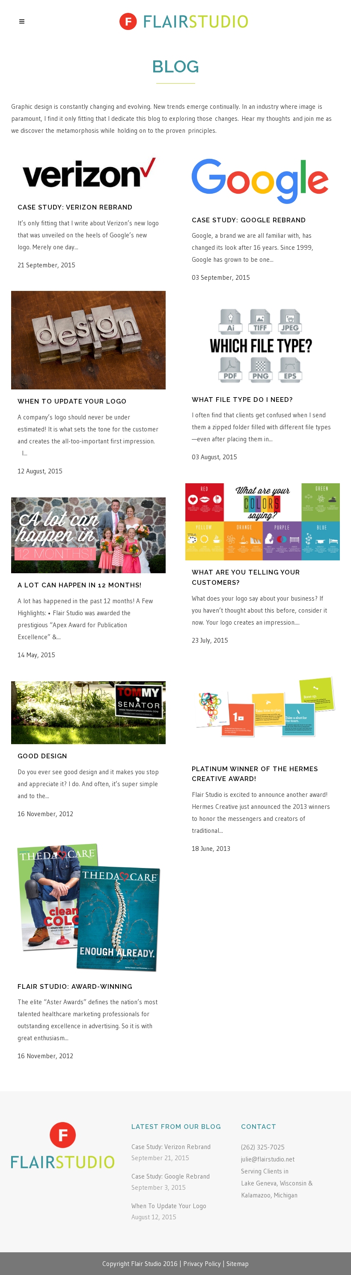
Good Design (42, 756)
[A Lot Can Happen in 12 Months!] (88, 535)
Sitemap (237, 1264)
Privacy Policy (202, 1264)
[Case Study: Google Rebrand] (262, 179)
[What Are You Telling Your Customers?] (262, 521)
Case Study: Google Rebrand (249, 220)
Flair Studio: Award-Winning (75, 987)
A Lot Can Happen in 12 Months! (80, 585)
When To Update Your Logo (72, 401)
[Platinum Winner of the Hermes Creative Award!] (262, 712)
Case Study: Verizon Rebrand (75, 207)
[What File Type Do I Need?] (262, 346)
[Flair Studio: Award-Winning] (88, 907)
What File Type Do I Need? (242, 400)
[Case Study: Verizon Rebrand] (88, 172)
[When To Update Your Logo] (88, 340)
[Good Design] (88, 712)
